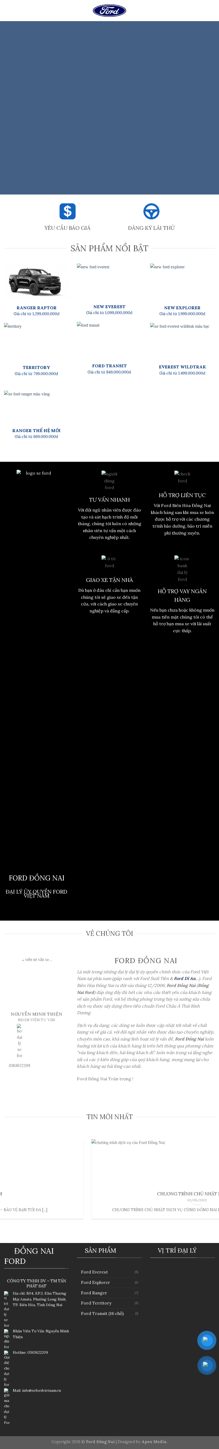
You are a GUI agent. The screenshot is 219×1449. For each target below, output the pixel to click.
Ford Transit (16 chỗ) (102, 1313)
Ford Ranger (94, 1292)
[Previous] (11, 107)
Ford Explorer (95, 1282)
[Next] (208, 107)
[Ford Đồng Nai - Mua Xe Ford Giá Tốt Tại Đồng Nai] (109, 10)
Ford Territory (96, 1303)
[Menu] (8, 10)
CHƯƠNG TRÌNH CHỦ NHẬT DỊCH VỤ (110, 1194)
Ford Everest (94, 1272)
